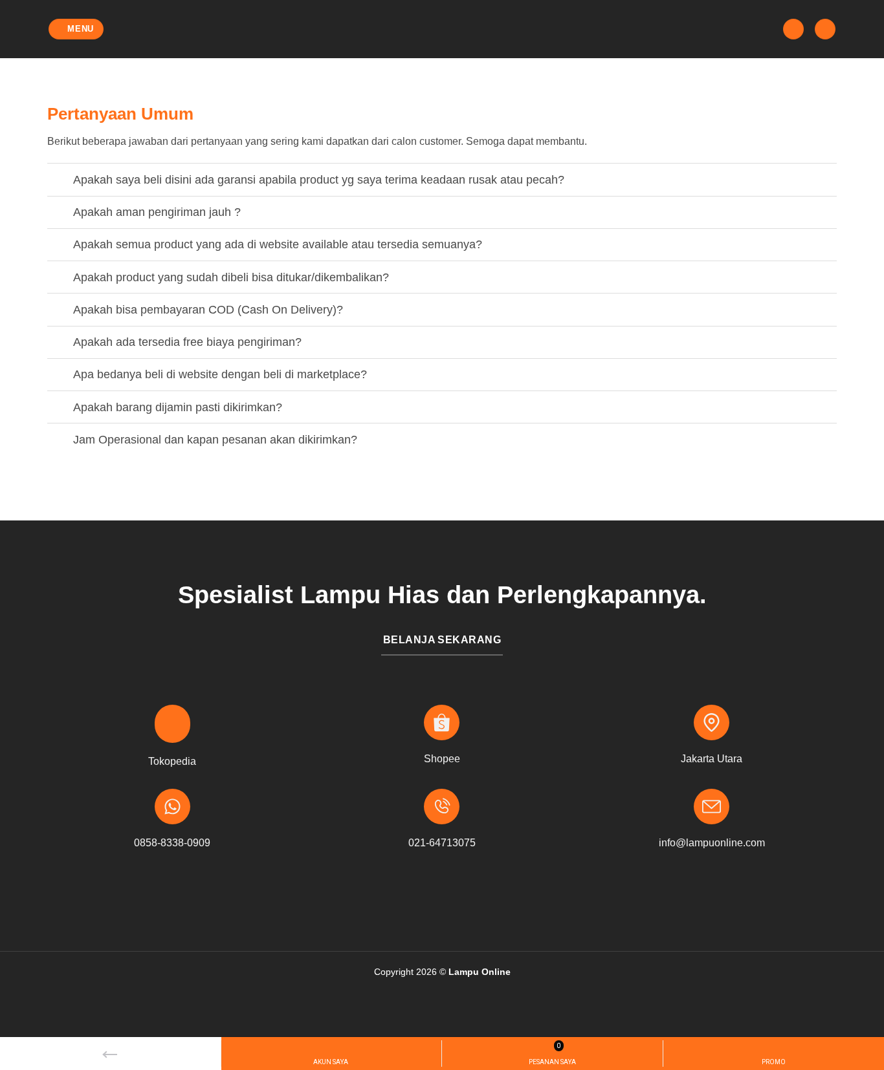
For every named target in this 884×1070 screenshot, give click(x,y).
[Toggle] (59, 181)
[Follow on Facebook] (421, 900)
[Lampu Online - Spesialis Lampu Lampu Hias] (442, 29)
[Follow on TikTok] (462, 900)
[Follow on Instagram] (441, 900)
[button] (76, 29)
